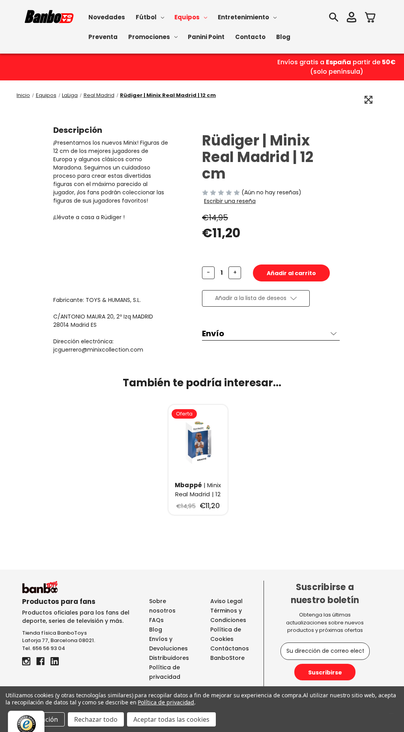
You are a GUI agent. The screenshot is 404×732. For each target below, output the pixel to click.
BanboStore (227, 658)
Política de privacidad (166, 702)
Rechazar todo (96, 719)
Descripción (77, 130)
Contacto (250, 37)
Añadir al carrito (198, 442)
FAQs (156, 620)
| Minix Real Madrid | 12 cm (198, 490)
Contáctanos (229, 648)
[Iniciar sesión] (351, 18)
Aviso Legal (226, 601)
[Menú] (391, 715)
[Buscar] (333, 18)
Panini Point (206, 37)
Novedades (106, 17)
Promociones (149, 37)
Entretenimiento (243, 17)
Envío (213, 333)
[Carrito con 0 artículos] (370, 18)
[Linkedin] (54, 661)
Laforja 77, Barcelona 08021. (58, 640)
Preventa (103, 37)
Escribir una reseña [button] (230, 201)
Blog (283, 37)
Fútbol (146, 17)
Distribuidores (169, 658)
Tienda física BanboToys (54, 633)
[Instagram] (26, 661)
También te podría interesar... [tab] (202, 383)
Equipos (187, 17)
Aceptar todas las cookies (171, 719)
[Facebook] (40, 661)
